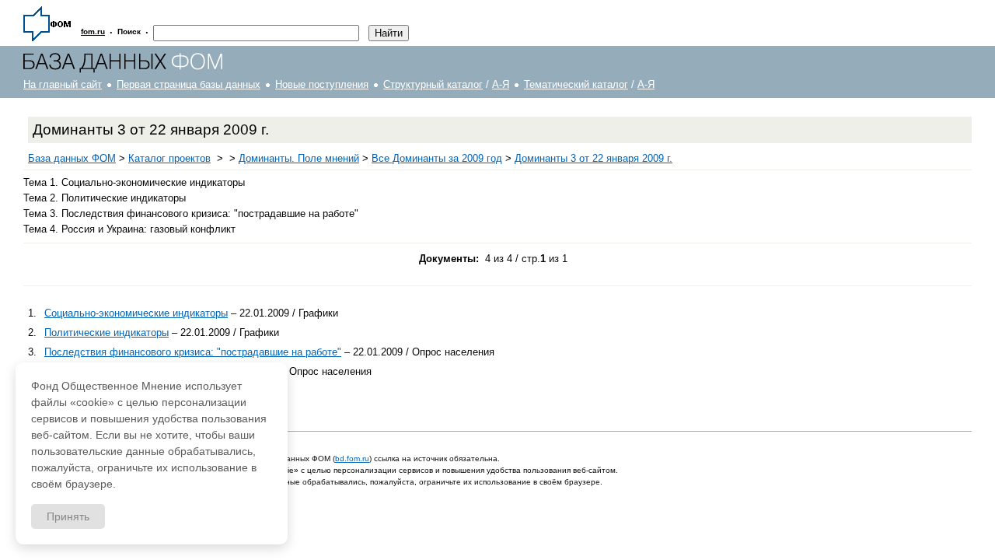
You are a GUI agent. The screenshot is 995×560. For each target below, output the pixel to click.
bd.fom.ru (352, 458)
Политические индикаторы (106, 332)
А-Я (500, 84)
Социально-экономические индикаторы (136, 313)
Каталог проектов (169, 158)
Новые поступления (321, 84)
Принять (68, 516)
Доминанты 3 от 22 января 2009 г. (593, 158)
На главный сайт (62, 84)
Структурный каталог (433, 84)
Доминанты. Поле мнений (299, 158)
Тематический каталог (576, 84)
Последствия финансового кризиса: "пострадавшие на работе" (192, 352)
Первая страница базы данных (188, 84)
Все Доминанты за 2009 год (437, 158)
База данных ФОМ (72, 158)
